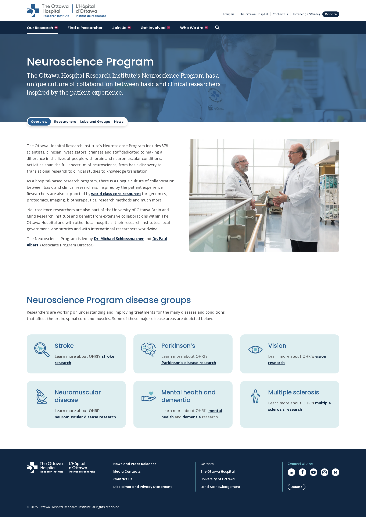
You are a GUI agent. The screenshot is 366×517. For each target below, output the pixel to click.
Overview (39, 121)
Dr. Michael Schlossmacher (119, 238)
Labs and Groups (95, 121)
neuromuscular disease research (85, 416)
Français (228, 14)
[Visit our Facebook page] (302, 472)
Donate (331, 14)
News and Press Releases (135, 464)
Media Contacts (127, 471)
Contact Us (280, 14)
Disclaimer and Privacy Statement (142, 487)
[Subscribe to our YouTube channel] (313, 472)
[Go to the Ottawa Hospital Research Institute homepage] (67, 10)
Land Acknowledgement (220, 487)
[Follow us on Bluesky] (335, 472)
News (118, 121)
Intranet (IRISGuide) (306, 14)
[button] (42, 27)
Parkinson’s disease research (188, 362)
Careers (207, 464)
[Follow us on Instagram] (324, 472)
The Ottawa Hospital (253, 14)
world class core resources (116, 193)
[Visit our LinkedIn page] (291, 472)
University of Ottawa (218, 479)
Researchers (65, 121)
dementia (192, 416)
